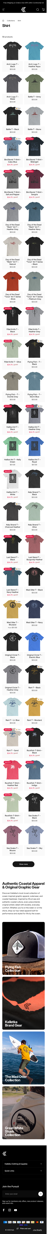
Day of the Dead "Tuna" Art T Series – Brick (12, 296)
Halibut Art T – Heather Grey (34, 428)
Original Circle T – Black (12, 656)
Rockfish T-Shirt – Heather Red (12, 784)
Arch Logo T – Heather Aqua (34, 65)
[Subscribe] (39, 1170)
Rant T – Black (34, 687)
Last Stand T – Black (13, 558)
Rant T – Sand (12, 750)
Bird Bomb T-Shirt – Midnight (34, 160)
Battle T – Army (34, 97)
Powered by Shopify (34, 1206)
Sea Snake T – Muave (13, 849)
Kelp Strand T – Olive (34, 526)
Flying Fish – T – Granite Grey (12, 395)
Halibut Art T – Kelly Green (12, 460)
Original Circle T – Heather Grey (12, 688)
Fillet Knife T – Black (13, 330)
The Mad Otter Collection (16, 1078)
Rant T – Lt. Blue (12, 720)
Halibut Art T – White (13, 493)
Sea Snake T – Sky (34, 848)
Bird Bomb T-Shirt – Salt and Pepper (12, 193)
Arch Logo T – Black (13, 65)
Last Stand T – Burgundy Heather (34, 558)
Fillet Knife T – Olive (12, 362)
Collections (11, 21)
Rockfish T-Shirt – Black (34, 751)
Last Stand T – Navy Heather (13, 591)
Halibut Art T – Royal (34, 460)
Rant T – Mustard (34, 720)
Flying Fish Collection (13, 969)
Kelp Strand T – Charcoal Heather (12, 526)
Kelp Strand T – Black (34, 493)
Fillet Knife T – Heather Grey (34, 330)
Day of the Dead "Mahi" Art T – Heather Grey (13, 227)
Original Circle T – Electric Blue (34, 656)
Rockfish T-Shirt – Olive (12, 816)
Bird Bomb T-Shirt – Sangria (34, 193)
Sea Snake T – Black (34, 816)
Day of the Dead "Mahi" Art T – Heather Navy (34, 227)
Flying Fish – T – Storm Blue (34, 395)
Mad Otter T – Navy (34, 622)
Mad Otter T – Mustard (12, 623)
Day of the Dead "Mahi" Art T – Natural (13, 261)
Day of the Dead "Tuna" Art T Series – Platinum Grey (34, 296)
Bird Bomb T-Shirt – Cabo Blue (12, 160)
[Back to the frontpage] (3, 21)
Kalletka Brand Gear (13, 1023)
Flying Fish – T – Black (34, 363)
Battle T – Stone (34, 129)
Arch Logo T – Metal (13, 98)
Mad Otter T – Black (34, 590)
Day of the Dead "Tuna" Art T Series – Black (34, 261)
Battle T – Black (12, 129)
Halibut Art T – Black (13, 428)
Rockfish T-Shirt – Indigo (34, 784)
